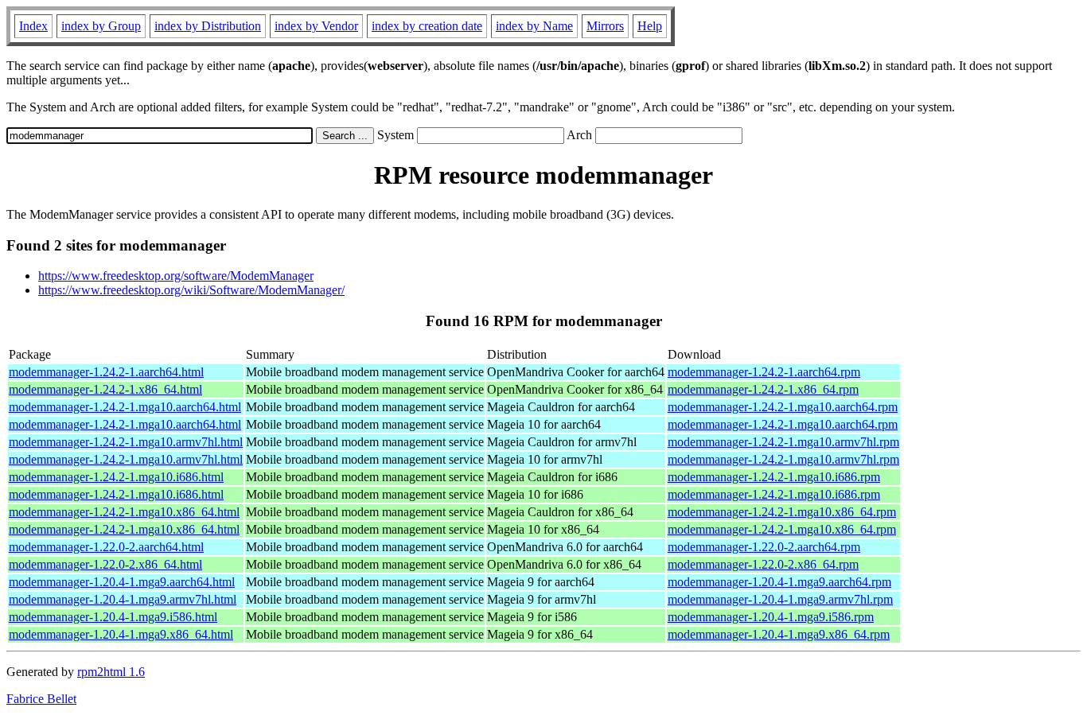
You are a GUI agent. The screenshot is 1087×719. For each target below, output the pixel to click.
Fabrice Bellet (41, 698)
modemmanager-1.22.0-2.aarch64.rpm (764, 547)
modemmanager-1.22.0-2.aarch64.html (106, 547)
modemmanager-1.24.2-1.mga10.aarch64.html (125, 407)
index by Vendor (316, 26)
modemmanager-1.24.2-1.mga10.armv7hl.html (126, 442)
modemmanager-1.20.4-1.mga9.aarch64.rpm (779, 582)
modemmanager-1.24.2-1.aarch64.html (106, 372)
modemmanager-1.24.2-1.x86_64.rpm (763, 389)
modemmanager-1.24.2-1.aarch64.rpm (764, 372)
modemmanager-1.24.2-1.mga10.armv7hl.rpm (783, 442)
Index (33, 26)
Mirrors (605, 26)
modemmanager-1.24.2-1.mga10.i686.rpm (774, 477)
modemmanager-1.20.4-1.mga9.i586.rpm (771, 617)
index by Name (534, 26)
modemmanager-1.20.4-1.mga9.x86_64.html (121, 634)
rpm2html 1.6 (111, 671)
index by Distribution (207, 26)
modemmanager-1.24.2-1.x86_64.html (105, 389)
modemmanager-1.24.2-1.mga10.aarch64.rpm (783, 407)
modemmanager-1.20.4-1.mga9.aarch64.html (122, 582)
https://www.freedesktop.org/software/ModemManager (176, 275)
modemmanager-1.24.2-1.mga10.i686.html (116, 477)
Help (649, 26)
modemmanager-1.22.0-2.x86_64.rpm (763, 564)
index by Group (101, 26)
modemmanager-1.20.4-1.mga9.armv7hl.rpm (780, 599)
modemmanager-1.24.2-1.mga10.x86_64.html (124, 512)
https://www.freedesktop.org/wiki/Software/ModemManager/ (191, 290)
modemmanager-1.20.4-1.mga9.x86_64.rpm (779, 634)
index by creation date (427, 26)
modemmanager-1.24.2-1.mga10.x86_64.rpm (782, 512)
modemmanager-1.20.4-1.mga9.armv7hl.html (122, 599)
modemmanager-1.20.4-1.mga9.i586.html (113, 617)
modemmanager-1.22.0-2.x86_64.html (105, 564)
